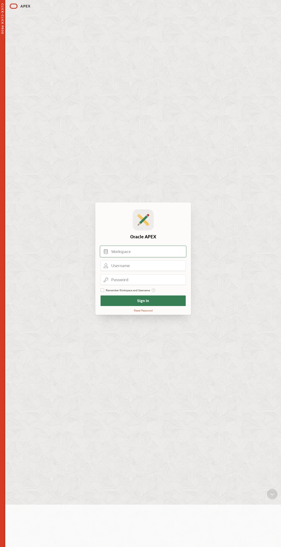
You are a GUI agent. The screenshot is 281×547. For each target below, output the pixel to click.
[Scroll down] (272, 494)
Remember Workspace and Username (128, 290)
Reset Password (143, 310)
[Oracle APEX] (20, 6)
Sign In (143, 300)
